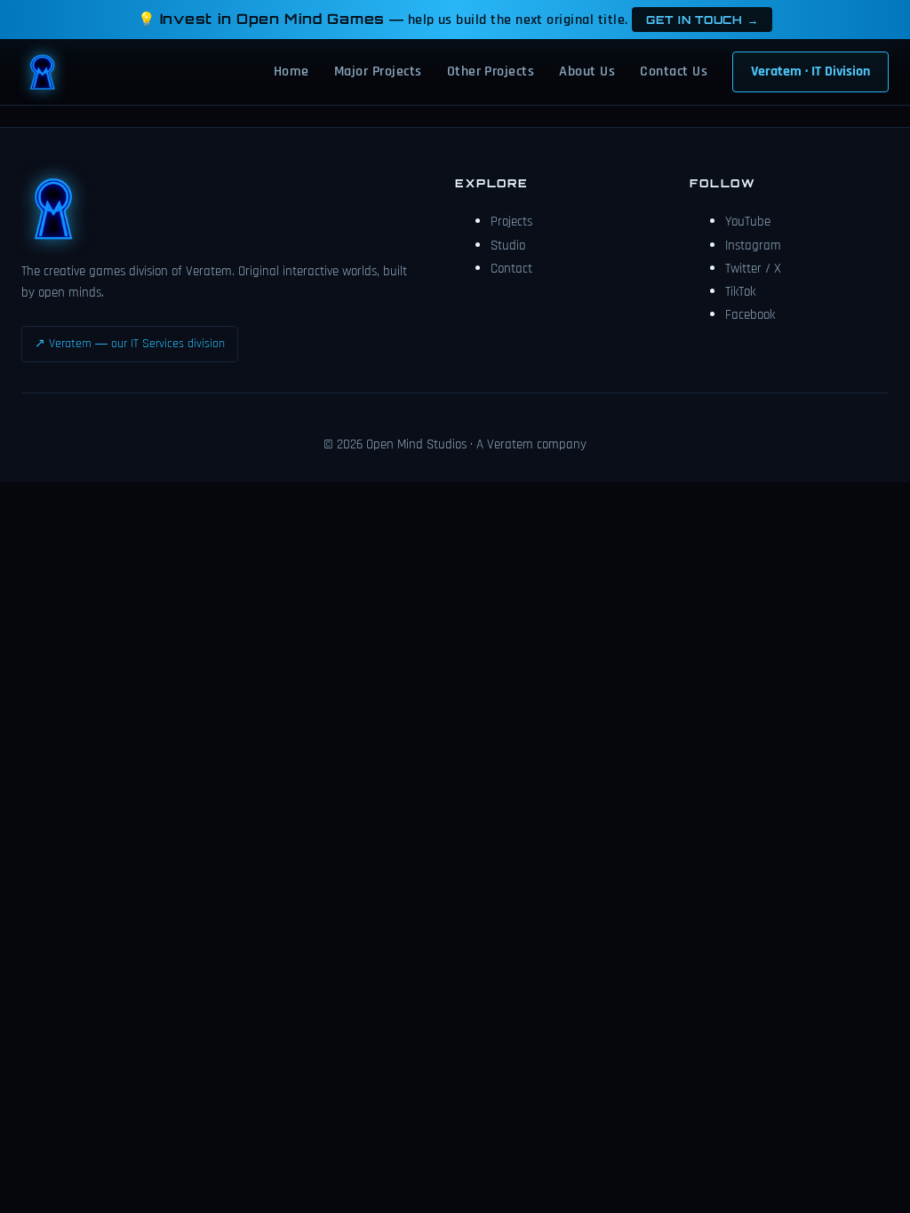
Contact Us (673, 71)
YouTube (747, 221)
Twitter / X (753, 268)
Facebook (750, 314)
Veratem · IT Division (810, 71)
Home (291, 71)
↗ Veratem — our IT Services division (130, 344)
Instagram (753, 245)
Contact (511, 268)
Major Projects (378, 71)
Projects (511, 221)
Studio (508, 245)
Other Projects (491, 71)
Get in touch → (702, 19)
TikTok (740, 291)
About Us (587, 71)
